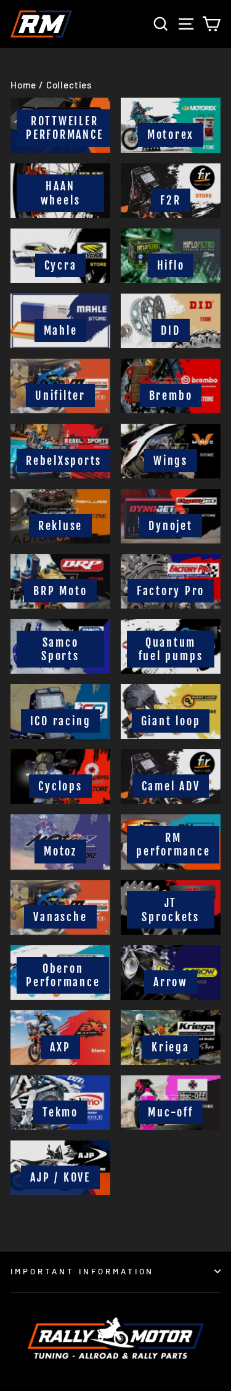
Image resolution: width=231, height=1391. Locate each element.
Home (23, 84)
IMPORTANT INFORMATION (82, 1271)
